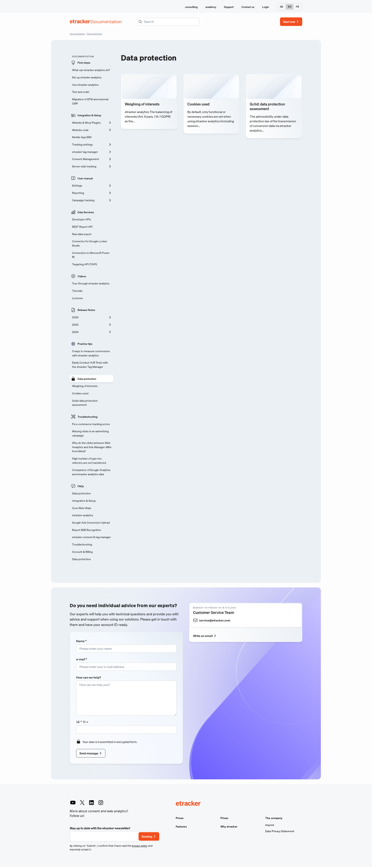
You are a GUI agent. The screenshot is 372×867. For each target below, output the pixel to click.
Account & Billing (82, 552)
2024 (75, 332)
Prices (180, 818)
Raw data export (81, 234)
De (281, 6)
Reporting (78, 193)
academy (210, 7)
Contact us (247, 7)
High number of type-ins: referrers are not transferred (89, 461)
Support (229, 7)
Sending (147, 836)
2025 (75, 324)
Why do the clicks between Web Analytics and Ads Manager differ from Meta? (92, 447)
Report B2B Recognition (86, 530)
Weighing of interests (85, 386)
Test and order (81, 92)
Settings (77, 185)
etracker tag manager (85, 152)
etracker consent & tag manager (91, 537)
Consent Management (85, 159)
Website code (80, 130)
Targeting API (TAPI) (84, 264)
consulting (191, 7)
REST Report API (82, 227)
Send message (88, 753)
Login (265, 7)
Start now (289, 22)
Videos (82, 276)
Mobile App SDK (82, 137)
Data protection (94, 33)
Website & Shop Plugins (86, 122)
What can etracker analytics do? (91, 70)
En (289, 6)
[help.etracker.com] (239, 803)
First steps (84, 62)
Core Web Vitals (81, 508)
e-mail (81, 659)
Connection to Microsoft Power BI (90, 255)
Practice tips (85, 344)
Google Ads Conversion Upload (91, 522)
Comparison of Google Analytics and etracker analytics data (91, 472)
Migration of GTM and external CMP (90, 101)
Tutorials (77, 291)
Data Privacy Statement (279, 831)
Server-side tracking (84, 166)
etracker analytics (82, 515)
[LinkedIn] (91, 802)
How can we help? (88, 677)
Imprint (269, 825)
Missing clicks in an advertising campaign (90, 433)
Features (181, 826)
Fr (297, 6)
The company (273, 818)
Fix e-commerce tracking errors (91, 424)
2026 (75, 317)
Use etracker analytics (85, 84)
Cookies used (80, 393)
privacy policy (139, 845)
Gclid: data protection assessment (85, 403)
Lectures (77, 298)
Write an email (203, 636)
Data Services (86, 212)
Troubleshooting (87, 417)
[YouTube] (73, 802)
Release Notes (86, 310)
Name (81, 641)
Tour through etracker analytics (90, 283)
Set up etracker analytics (87, 77)
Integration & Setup (89, 115)
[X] (82, 802)
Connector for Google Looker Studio (89, 243)
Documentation (77, 33)
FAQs (81, 486)
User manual (85, 178)
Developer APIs (81, 219)
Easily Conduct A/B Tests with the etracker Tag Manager (90, 365)
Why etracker (229, 826)
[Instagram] (101, 802)
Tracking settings (82, 144)
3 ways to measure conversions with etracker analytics (91, 353)
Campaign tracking (83, 200)
